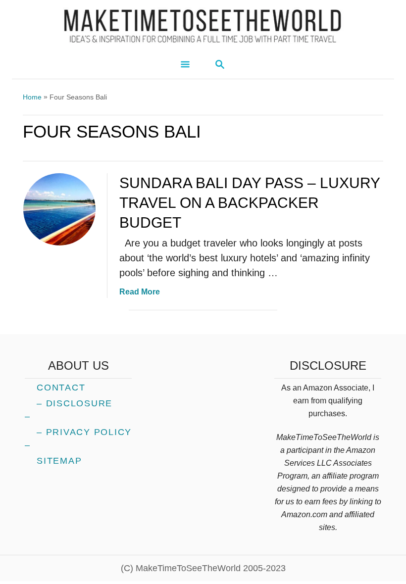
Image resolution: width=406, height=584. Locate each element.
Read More (139, 292)
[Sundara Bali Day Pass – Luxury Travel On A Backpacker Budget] (59, 209)
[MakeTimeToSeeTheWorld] (203, 25)
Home (32, 97)
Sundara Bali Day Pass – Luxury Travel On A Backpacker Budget (249, 203)
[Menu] (185, 65)
